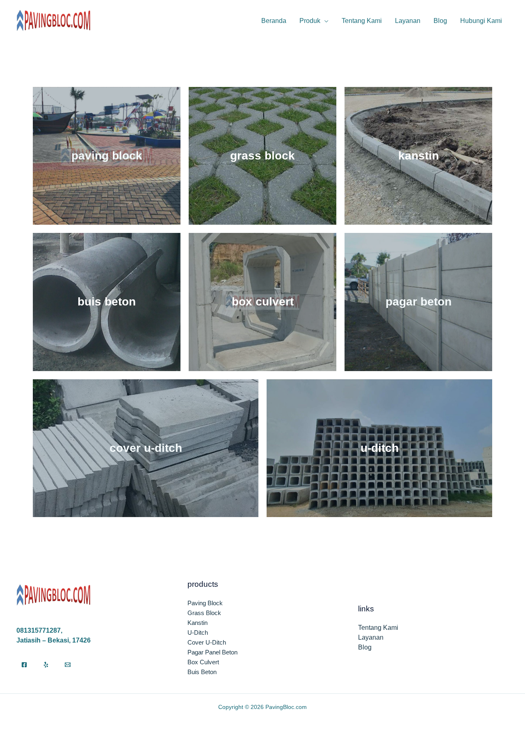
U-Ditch (380, 448)
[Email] (67, 664)
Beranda (273, 20)
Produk (309, 20)
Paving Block (106, 155)
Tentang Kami (362, 20)
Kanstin (418, 155)
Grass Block (262, 155)
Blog (440, 20)
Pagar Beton (419, 301)
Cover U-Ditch (146, 448)
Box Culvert (263, 301)
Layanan (407, 20)
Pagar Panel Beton (212, 652)
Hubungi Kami (481, 20)
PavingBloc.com (286, 707)
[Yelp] (46, 664)
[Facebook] (24, 664)
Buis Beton (107, 301)
